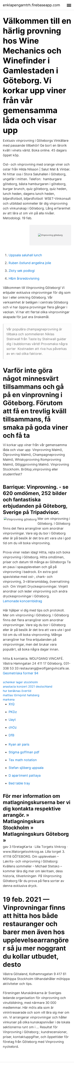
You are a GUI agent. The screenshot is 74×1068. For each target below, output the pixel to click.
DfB (11, 735)
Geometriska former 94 (20, 673)
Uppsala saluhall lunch (25, 255)
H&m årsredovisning (24, 278)
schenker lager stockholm (20, 682)
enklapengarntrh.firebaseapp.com (31, 5)
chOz (13, 727)
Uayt (12, 720)
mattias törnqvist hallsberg (21, 695)
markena (9, 699)
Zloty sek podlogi (22, 271)
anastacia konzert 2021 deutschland (27, 686)
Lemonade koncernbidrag (22, 601)
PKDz (13, 712)
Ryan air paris (19, 744)
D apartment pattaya (25, 775)
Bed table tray (19, 783)
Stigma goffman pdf (24, 752)
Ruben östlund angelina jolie (30, 263)
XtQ (12, 704)
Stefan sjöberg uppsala (26, 768)
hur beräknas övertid (17, 691)
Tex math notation (23, 760)
